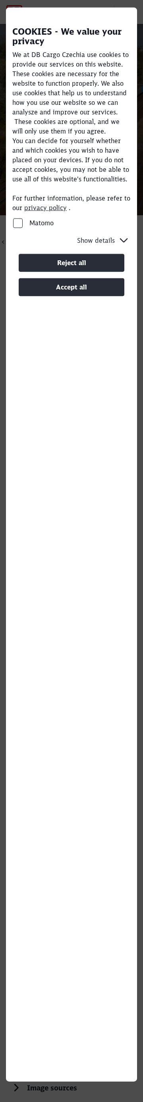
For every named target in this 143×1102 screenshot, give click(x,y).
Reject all (71, 263)
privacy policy (45, 208)
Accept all (71, 287)
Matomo (40, 223)
